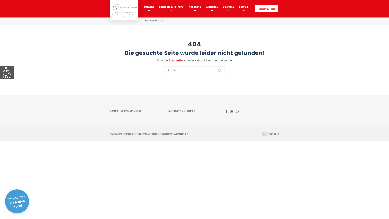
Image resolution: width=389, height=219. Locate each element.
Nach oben (273, 133)
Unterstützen (266, 8)
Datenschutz (188, 110)
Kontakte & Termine (171, 7)
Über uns (228, 7)
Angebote (195, 7)
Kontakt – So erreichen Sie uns (125, 110)
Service (243, 7)
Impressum (173, 110)
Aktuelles (212, 7)
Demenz (149, 7)
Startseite (175, 60)
